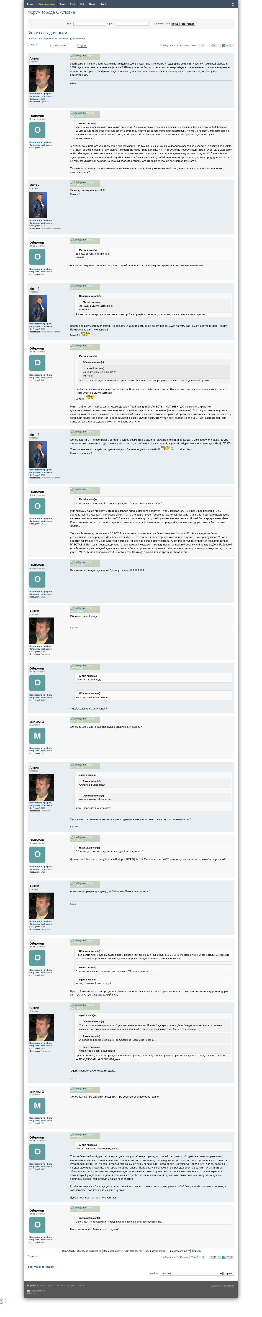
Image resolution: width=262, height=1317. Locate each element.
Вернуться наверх (232, 106)
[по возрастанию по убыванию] (186, 1250)
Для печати (233, 4)
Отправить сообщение (40, 96)
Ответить (33, 44)
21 (232, 45)
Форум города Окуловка (51, 12)
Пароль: (110, 23)
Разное (81, 38)
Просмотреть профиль (40, 94)
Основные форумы (66, 38)
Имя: (69, 23)
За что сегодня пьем (47, 32)
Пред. (63, 1250)
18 (219, 45)
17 (215, 45)
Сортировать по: (133, 1250)
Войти (104, 4)
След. (71, 1250)
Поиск (92, 4)
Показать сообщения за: (88, 1250)
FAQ (82, 4)
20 (228, 45)
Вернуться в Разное (41, 1266)
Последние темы (46, 4)
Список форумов (46, 38)
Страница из (190, 45)
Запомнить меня (161, 23)
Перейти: (153, 1273)
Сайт (62, 4)
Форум (30, 4)
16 (211, 45)
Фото (72, 4)
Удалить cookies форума (222, 1286)
